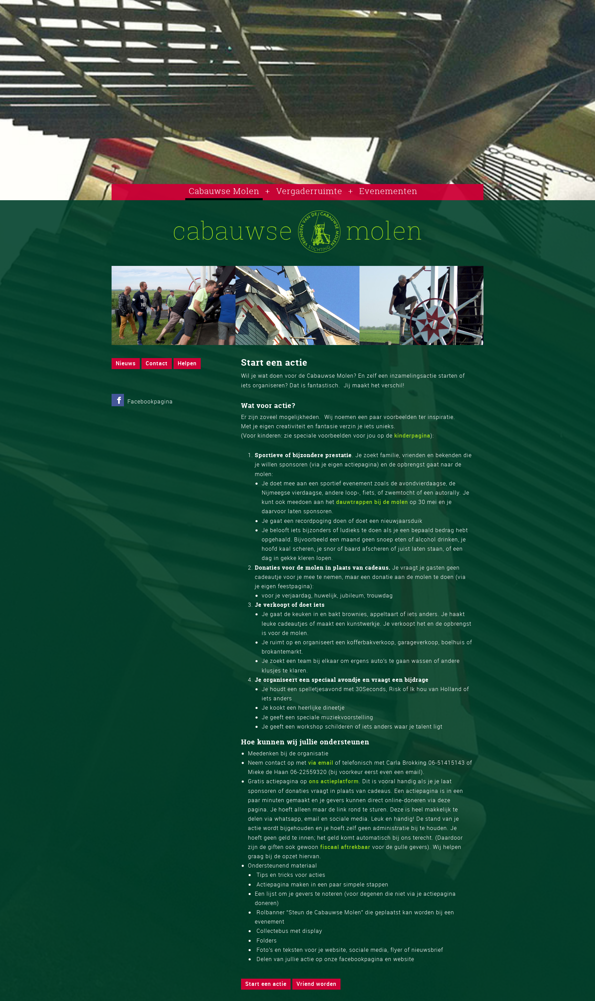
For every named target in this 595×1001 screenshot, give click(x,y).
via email (320, 762)
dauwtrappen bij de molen (372, 502)
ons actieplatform (334, 781)
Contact (157, 363)
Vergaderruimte (309, 190)
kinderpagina (412, 435)
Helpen (187, 363)
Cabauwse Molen (224, 190)
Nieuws (126, 363)
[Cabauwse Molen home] (297, 251)
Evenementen (388, 190)
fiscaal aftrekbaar (345, 847)
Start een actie (265, 984)
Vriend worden (316, 984)
